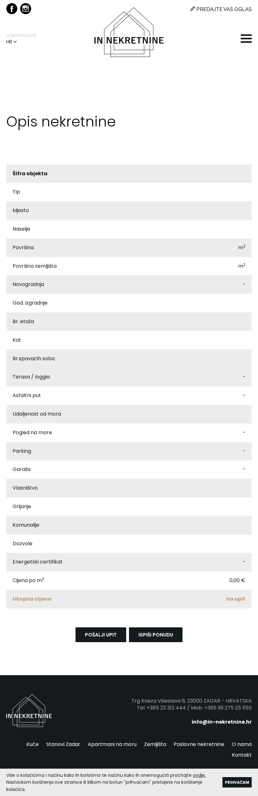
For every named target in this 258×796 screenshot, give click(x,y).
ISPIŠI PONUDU (155, 634)
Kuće (32, 744)
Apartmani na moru (112, 744)
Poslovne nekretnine (199, 744)
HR (10, 41)
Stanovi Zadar (63, 744)
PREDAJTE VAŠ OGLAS (223, 9)
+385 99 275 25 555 (228, 707)
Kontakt (242, 755)
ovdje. (199, 775)
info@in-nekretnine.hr (222, 722)
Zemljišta (155, 744)
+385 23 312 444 (166, 707)
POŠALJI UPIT (101, 634)
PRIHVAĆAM (237, 782)
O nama (242, 744)
